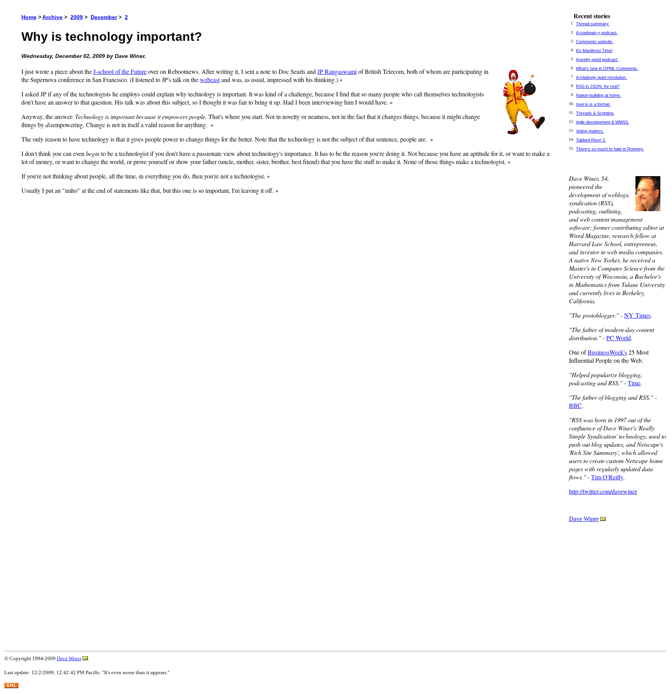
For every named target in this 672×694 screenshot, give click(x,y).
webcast (210, 79)
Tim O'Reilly (607, 477)
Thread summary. (592, 23)
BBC (575, 405)
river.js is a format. (593, 104)
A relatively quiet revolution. (601, 77)
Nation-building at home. (598, 95)
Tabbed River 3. (591, 140)
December (104, 17)
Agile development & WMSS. (602, 122)
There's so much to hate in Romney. (610, 149)
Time (634, 383)
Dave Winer (583, 519)
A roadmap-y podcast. (597, 32)
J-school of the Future (120, 71)
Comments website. (594, 41)
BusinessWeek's (607, 352)
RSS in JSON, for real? (598, 86)
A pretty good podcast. (597, 59)
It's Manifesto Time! (594, 50)
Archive (52, 17)
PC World (618, 338)
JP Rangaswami (337, 71)
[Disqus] (286, 326)
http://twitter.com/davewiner (603, 491)
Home (29, 17)
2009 (76, 17)
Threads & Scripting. (595, 113)
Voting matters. (590, 131)
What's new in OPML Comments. (607, 68)
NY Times (637, 315)
